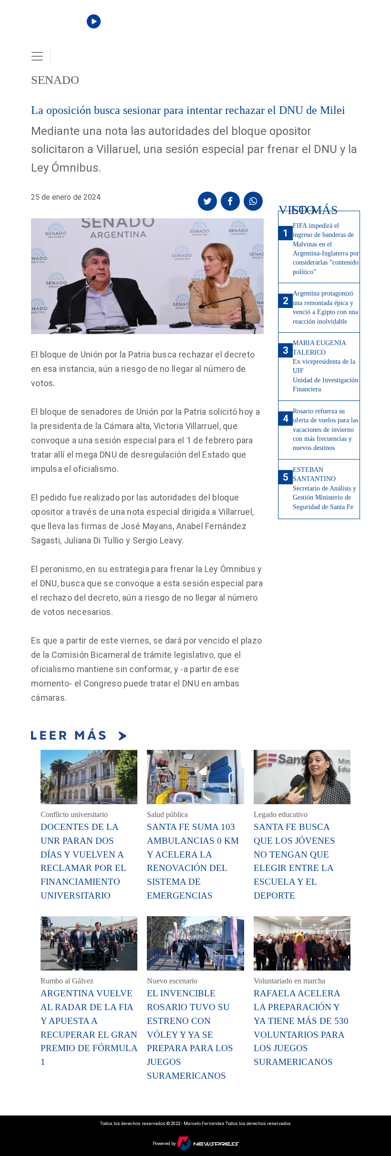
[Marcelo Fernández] (63, 29)
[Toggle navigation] (37, 56)
